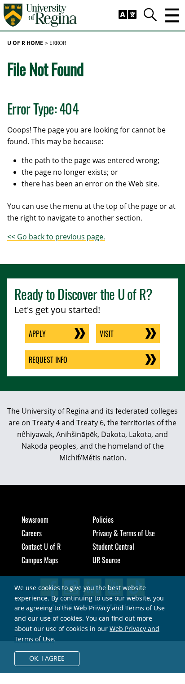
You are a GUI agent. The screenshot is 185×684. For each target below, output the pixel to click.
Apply (37, 333)
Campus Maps (40, 560)
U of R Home (25, 43)
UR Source (106, 560)
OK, (47, 658)
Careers (32, 533)
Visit (107, 333)
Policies (103, 519)
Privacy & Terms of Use (123, 533)
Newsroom (35, 519)
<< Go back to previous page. (56, 237)
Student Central (113, 546)
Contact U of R (41, 546)
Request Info (48, 359)
